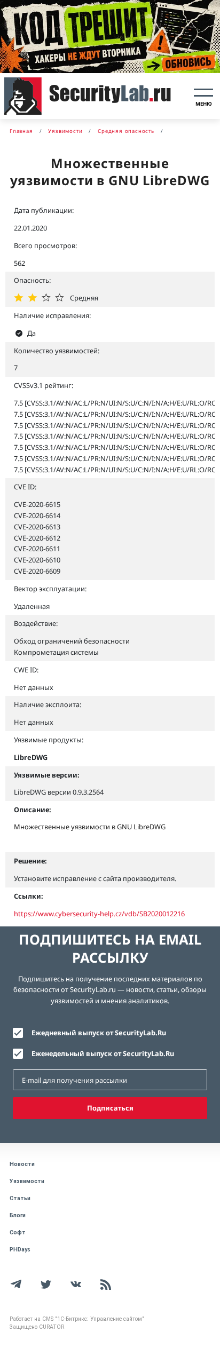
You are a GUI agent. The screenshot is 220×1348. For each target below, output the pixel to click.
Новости (22, 1164)
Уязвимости (27, 1181)
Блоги (18, 1215)
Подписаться (110, 1108)
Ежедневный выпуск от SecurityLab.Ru (99, 1032)
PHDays (20, 1249)
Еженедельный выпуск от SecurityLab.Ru (103, 1053)
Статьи (20, 1198)
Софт (18, 1232)
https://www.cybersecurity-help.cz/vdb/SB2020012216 (99, 913)
